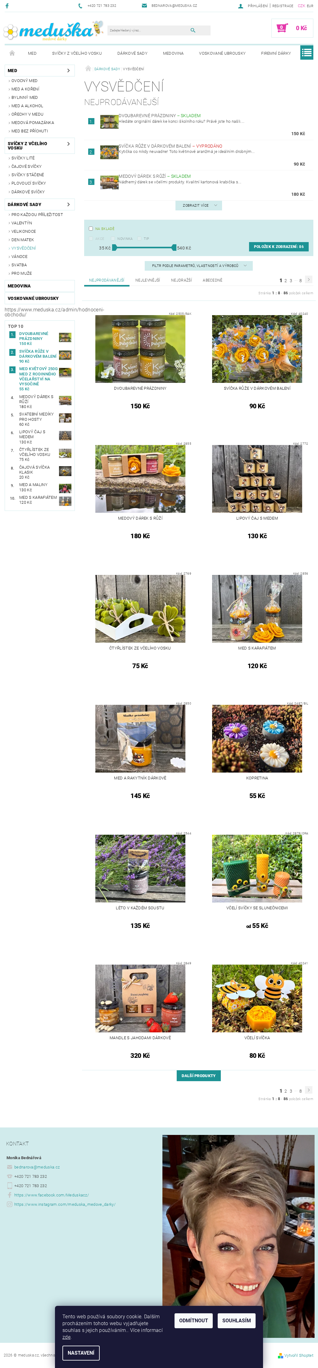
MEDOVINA (173, 53)
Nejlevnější (147, 280)
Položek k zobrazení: (279, 247)
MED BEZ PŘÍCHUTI (29, 131)
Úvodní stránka (12, 53)
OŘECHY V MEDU (27, 114)
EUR (310, 6)
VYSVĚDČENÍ (23, 248)
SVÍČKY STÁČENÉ (27, 174)
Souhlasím (236, 1321)
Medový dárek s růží (155, 176)
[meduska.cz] (53, 30)
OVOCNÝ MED (24, 80)
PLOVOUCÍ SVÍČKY (28, 183)
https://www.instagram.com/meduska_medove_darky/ (65, 1204)
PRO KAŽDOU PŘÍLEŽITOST (37, 214)
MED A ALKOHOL (27, 105)
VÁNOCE (19, 256)
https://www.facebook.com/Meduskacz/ (51, 1195)
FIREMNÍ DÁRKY (276, 53)
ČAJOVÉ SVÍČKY (26, 166)
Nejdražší (181, 280)
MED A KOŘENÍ (25, 89)
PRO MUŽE (21, 273)
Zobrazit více (195, 206)
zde (66, 1337)
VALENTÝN (21, 223)
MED (32, 53)
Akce (99, 239)
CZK (302, 5)
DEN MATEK (22, 239)
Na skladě (104, 229)
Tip (146, 239)
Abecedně (213, 280)
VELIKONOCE (23, 231)
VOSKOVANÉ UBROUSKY (222, 53)
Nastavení (81, 1353)
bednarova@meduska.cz (37, 1167)
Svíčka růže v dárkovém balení (170, 146)
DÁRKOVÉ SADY (132, 53)
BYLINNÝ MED (24, 97)
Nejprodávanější (107, 280)
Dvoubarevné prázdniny (160, 115)
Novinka (125, 239)
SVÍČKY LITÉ (23, 158)
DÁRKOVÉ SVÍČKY (28, 192)
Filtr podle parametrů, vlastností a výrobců (195, 266)
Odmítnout (193, 1321)
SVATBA (19, 265)
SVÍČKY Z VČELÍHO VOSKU (77, 53)
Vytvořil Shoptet (298, 1355)
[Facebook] (8, 5)
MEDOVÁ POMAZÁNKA (32, 122)
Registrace (282, 6)
